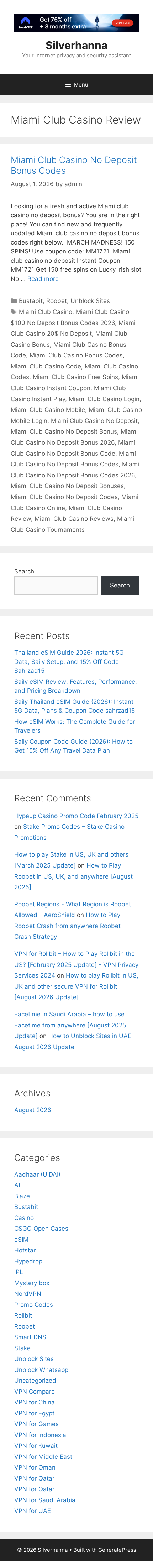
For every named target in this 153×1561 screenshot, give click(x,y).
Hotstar (25, 1250)
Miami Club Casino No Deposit (94, 420)
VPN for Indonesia (40, 1435)
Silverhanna (76, 45)
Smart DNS (30, 1337)
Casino (24, 1217)
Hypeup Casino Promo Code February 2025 (76, 815)
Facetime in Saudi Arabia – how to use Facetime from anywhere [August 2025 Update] (70, 1025)
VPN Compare (34, 1391)
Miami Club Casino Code (46, 366)
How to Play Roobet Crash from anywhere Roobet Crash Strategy (67, 925)
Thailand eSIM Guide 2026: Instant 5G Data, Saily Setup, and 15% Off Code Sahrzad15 (69, 661)
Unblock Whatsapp (41, 1369)
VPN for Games (36, 1424)
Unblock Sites (90, 300)
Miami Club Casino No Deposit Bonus (64, 431)
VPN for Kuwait (36, 1445)
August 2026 (32, 1110)
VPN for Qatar (34, 1478)
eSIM (21, 1239)
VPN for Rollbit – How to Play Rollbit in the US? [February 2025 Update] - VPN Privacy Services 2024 (76, 964)
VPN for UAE (32, 1510)
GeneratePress (117, 1549)
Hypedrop (28, 1261)
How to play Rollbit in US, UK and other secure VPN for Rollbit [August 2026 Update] (76, 986)
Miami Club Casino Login (104, 399)
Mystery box (31, 1283)
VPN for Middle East (43, 1456)
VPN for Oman (35, 1467)
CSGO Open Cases (41, 1228)
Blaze (22, 1196)
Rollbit (23, 1315)
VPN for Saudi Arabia (44, 1500)
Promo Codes (33, 1304)
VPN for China (34, 1402)
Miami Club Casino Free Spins (75, 377)
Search (24, 571)
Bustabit (31, 300)
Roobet (56, 300)
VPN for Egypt (34, 1413)
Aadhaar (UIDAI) (37, 1174)
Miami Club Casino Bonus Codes (76, 355)
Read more (43, 278)
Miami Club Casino (45, 311)
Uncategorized (35, 1380)
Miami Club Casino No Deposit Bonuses (67, 485)
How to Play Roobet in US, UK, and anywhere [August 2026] (73, 876)
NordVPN (27, 1293)
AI (17, 1185)
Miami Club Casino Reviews (74, 518)
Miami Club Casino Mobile (48, 409)
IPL (18, 1271)
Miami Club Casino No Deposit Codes (64, 497)
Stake (22, 1348)
